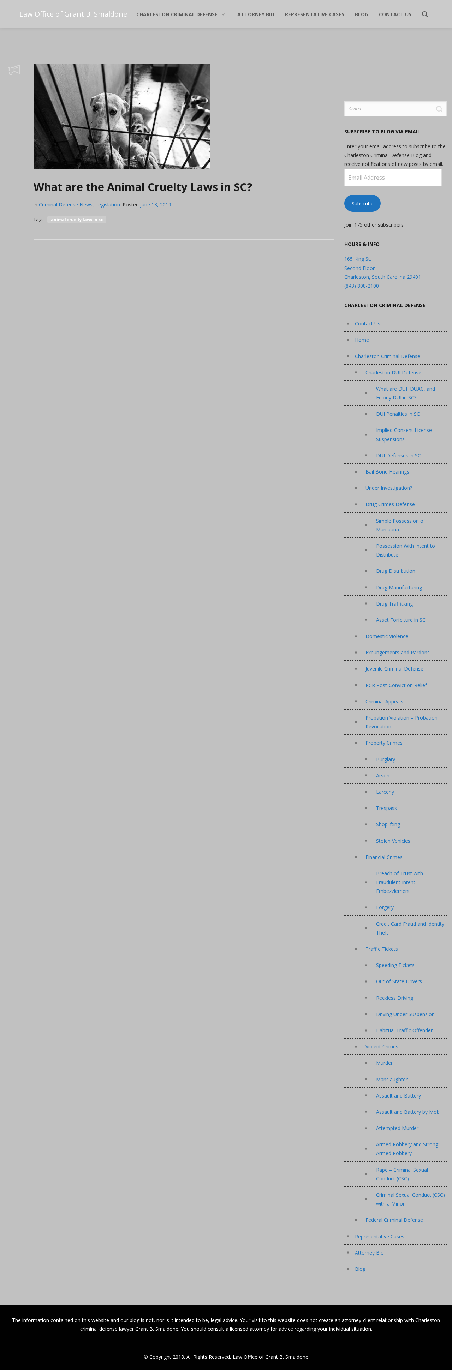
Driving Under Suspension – (407, 1014)
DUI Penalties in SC (398, 413)
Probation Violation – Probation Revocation (401, 722)
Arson (382, 775)
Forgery (385, 907)
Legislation (107, 204)
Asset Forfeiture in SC (401, 620)
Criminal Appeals (384, 701)
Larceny (385, 791)
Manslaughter (392, 1079)
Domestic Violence (386, 636)
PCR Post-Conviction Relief (396, 685)
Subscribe (363, 203)
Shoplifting (388, 824)
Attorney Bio (369, 1252)
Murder (384, 1062)
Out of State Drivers (399, 981)
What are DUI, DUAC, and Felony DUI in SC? (405, 393)
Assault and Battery (398, 1095)
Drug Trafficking (394, 603)
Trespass (386, 808)
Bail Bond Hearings (387, 471)
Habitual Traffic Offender (404, 1030)
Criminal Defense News (66, 204)
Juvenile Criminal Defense (394, 668)
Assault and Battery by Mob (408, 1111)
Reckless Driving (394, 998)
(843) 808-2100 (361, 285)
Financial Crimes (384, 857)
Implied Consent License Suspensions (404, 434)
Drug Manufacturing (399, 587)
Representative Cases (379, 1236)
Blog (360, 1269)
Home (362, 339)
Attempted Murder (397, 1128)
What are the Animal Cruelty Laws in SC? (143, 186)
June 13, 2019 (155, 204)
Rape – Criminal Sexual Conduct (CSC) (402, 1174)
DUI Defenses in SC (398, 455)
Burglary (385, 759)
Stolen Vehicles (393, 840)
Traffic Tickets (381, 948)
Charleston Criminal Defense (387, 356)
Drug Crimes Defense (390, 504)
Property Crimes (384, 742)
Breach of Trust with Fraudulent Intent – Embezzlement (399, 882)
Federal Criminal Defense (394, 1219)
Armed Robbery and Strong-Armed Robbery (408, 1148)
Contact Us (367, 323)
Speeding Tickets (395, 965)
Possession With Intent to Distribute (405, 550)
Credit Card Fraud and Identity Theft (410, 928)
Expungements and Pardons (397, 652)
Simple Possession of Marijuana (400, 525)
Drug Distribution (395, 570)
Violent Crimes (381, 1046)
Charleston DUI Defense (393, 372)
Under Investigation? (388, 488)
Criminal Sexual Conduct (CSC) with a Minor (410, 1199)
